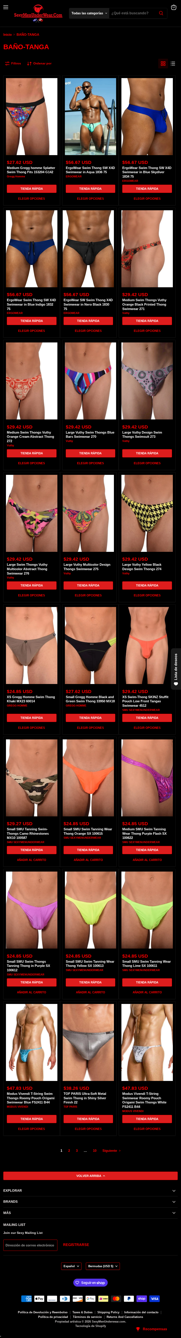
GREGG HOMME (17, 705)
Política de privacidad (53, 1317)
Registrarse (76, 1245)
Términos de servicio (87, 1317)
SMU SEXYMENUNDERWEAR (141, 710)
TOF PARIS (70, 1106)
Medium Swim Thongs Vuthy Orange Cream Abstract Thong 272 (30, 436)
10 (94, 1150)
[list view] (173, 63)
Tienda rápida (32, 188)
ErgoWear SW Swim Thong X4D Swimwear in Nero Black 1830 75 (88, 304)
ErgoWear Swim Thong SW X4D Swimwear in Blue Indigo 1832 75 (31, 304)
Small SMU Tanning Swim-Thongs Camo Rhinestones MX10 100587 (28, 833)
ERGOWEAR (74, 176)
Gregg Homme (16, 176)
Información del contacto (141, 1312)
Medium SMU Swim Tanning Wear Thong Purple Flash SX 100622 (144, 833)
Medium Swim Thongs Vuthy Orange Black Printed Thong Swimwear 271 (144, 304)
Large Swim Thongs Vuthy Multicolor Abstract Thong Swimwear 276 (27, 569)
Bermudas (100, 1266)
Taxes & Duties (82, 1312)
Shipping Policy (108, 1312)
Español (69, 1266)
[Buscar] (161, 13)
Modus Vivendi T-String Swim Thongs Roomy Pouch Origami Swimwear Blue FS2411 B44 (31, 1098)
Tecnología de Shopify (90, 1326)
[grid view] (163, 63)
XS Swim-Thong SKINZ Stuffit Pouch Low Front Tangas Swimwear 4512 (145, 701)
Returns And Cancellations (125, 1317)
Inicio (7, 34)
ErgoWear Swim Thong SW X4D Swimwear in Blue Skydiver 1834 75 (147, 172)
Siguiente (110, 1150)
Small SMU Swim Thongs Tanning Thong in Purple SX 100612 (28, 966)
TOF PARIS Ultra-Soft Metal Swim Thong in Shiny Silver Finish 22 (85, 1098)
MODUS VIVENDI (17, 1106)
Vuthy (126, 313)
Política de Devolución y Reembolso (43, 1312)
